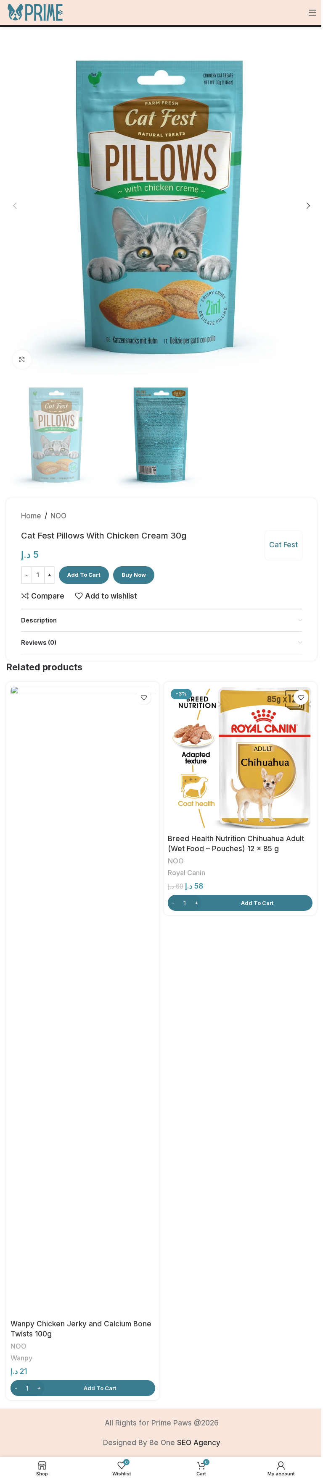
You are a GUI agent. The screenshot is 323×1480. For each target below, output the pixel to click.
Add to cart (84, 574)
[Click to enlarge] (22, 359)
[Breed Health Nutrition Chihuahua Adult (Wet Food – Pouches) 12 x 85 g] (240, 758)
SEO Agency (198, 1442)
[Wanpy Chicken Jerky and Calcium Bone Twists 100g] (83, 1000)
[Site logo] (35, 12)
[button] (14, 205)
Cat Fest (283, 545)
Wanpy (21, 1358)
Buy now (134, 574)
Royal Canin (186, 872)
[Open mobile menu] (312, 12)
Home (31, 516)
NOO (58, 516)
